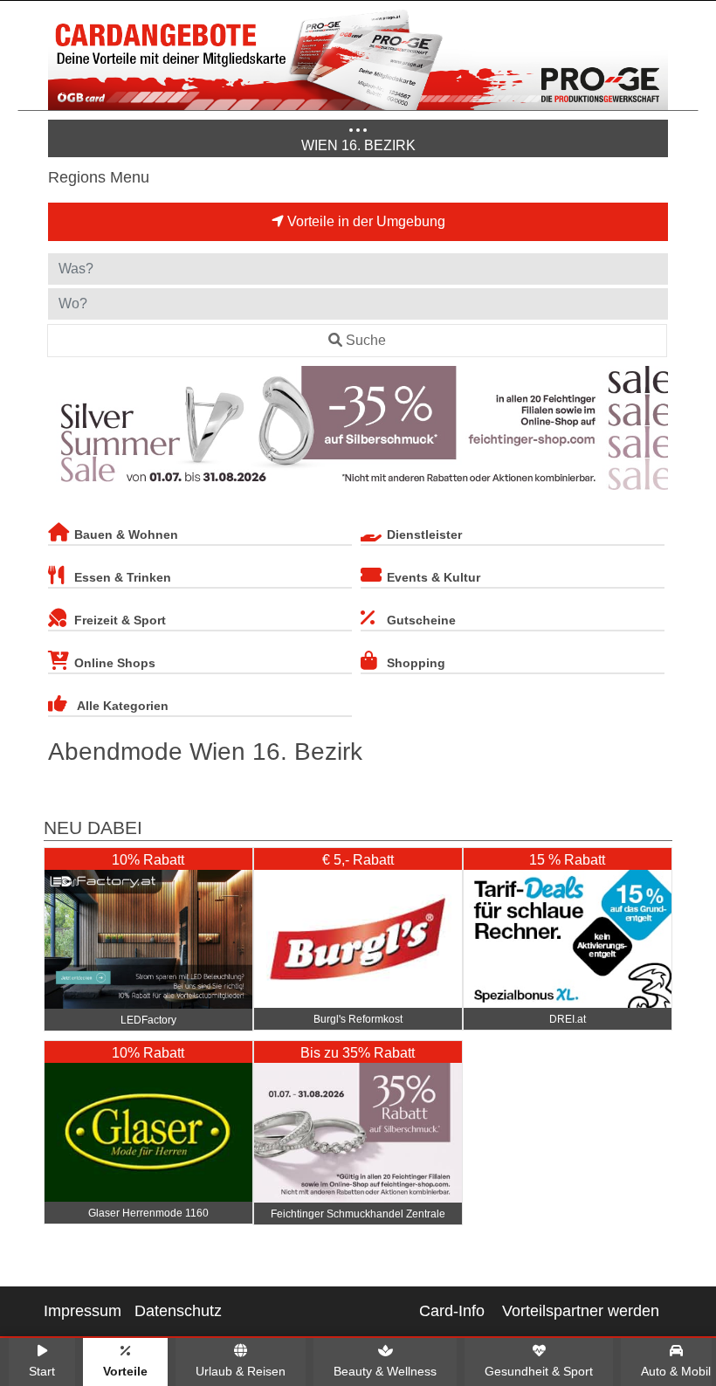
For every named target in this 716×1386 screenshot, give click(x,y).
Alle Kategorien (123, 706)
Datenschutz (178, 1311)
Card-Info (452, 1311)
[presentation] (65, 431)
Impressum (82, 1311)
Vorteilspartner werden (580, 1311)
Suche (366, 340)
